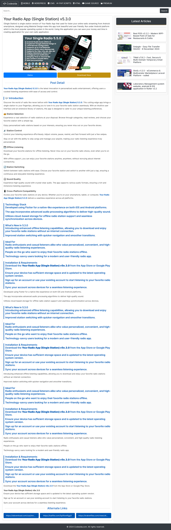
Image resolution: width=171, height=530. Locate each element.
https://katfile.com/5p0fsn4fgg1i (57, 515)
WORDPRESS (40, 3)
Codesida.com (80, 527)
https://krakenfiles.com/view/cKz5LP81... (94, 515)
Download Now (84, 75)
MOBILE (26, 3)
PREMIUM (107, 3)
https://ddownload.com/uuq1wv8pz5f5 (22, 515)
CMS (52, 3)
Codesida (11, 3)
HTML (77, 3)
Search (164, 11)
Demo (30, 75)
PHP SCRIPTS (65, 3)
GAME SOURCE (91, 3)
